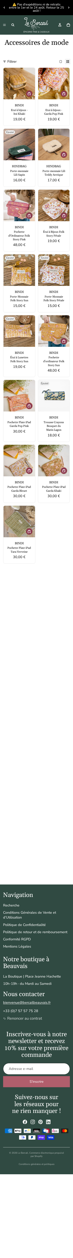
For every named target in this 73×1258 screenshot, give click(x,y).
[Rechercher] (13, 25)
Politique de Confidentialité (24, 924)
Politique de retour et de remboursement (35, 932)
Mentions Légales (17, 946)
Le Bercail (23, 1152)
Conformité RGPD (17, 939)
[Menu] (4, 24)
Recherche (11, 905)
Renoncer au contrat (24, 1018)
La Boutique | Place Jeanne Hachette (32, 976)
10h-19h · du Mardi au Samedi (27, 983)
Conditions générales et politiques (37, 1164)
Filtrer (12, 61)
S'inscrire (37, 1081)
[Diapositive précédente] (4, 7)
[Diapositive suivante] (68, 7)
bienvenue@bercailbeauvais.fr (27, 1002)
